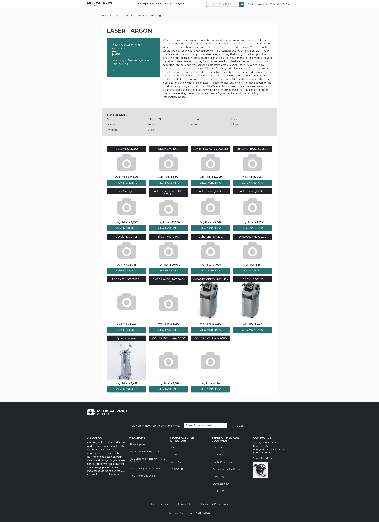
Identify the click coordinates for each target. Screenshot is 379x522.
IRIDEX (152, 124)
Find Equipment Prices (150, 3)
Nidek (234, 124)
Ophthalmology (221, 483)
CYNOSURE (177, 469)
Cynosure (195, 119)
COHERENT (155, 119)
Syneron (112, 129)
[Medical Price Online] (100, 4)
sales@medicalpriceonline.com (269, 449)
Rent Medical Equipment (143, 475)
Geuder (111, 124)
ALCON (111, 119)
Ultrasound (218, 447)
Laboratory (218, 476)
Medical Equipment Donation (145, 468)
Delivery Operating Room (226, 469)
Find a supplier (137, 444)
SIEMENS (176, 462)
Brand (168, 3)
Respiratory (219, 491)
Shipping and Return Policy (214, 504)
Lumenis (195, 124)
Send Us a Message (264, 458)
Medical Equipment (133, 15)
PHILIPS (175, 454)
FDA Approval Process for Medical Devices (147, 460)
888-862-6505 (263, 452)
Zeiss (151, 129)
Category (179, 3)
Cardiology (218, 454)
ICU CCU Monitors (222, 462)
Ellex (234, 119)
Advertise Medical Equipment (145, 451)
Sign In (276, 4)
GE (172, 447)
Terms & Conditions (161, 504)
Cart (288, 4)
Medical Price (110, 15)
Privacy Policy (185, 504)
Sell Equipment (259, 4)
